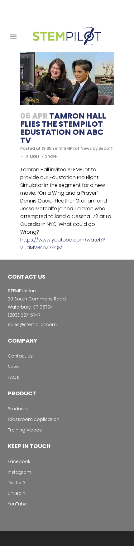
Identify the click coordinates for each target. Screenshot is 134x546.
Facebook (19, 461)
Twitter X (17, 483)
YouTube (17, 504)
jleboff (106, 148)
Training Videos (25, 430)
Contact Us (20, 356)
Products (18, 409)
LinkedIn (16, 493)
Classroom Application (33, 419)
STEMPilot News (75, 148)
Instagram (19, 472)
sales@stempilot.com (32, 324)
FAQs (13, 377)
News (13, 366)
